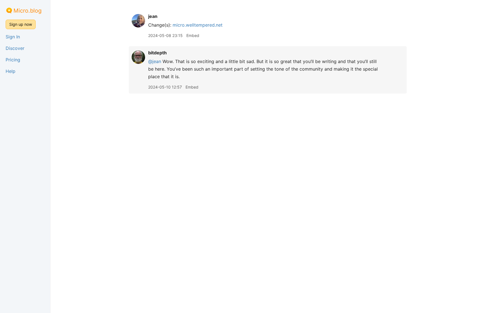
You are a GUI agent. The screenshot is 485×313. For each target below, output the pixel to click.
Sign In (13, 37)
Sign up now (20, 24)
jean (152, 16)
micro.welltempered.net (198, 25)
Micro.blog (27, 10)
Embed (192, 35)
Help (10, 71)
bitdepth (157, 52)
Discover (15, 48)
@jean (154, 61)
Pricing (13, 59)
